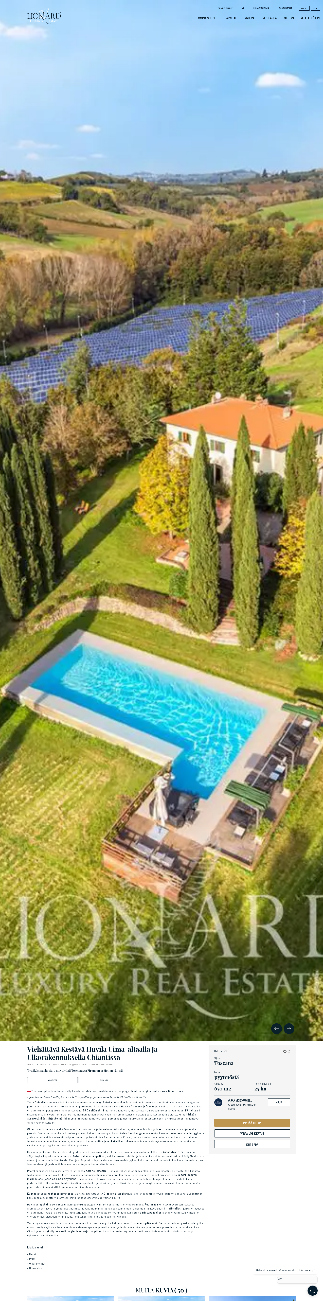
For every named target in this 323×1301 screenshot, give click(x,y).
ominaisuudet (208, 17)
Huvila (43, 1064)
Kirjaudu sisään (261, 8)
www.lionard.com (172, 1091)
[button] (284, 1051)
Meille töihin (310, 17)
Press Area (269, 17)
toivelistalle (285, 8)
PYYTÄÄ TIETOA (252, 1123)
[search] (243, 8)
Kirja (279, 1102)
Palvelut (231, 17)
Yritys (249, 17)
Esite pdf (252, 1144)
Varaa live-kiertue (252, 1133)
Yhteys (288, 17)
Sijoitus (30, 1064)
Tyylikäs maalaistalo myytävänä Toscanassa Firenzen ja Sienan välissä (82, 1064)
